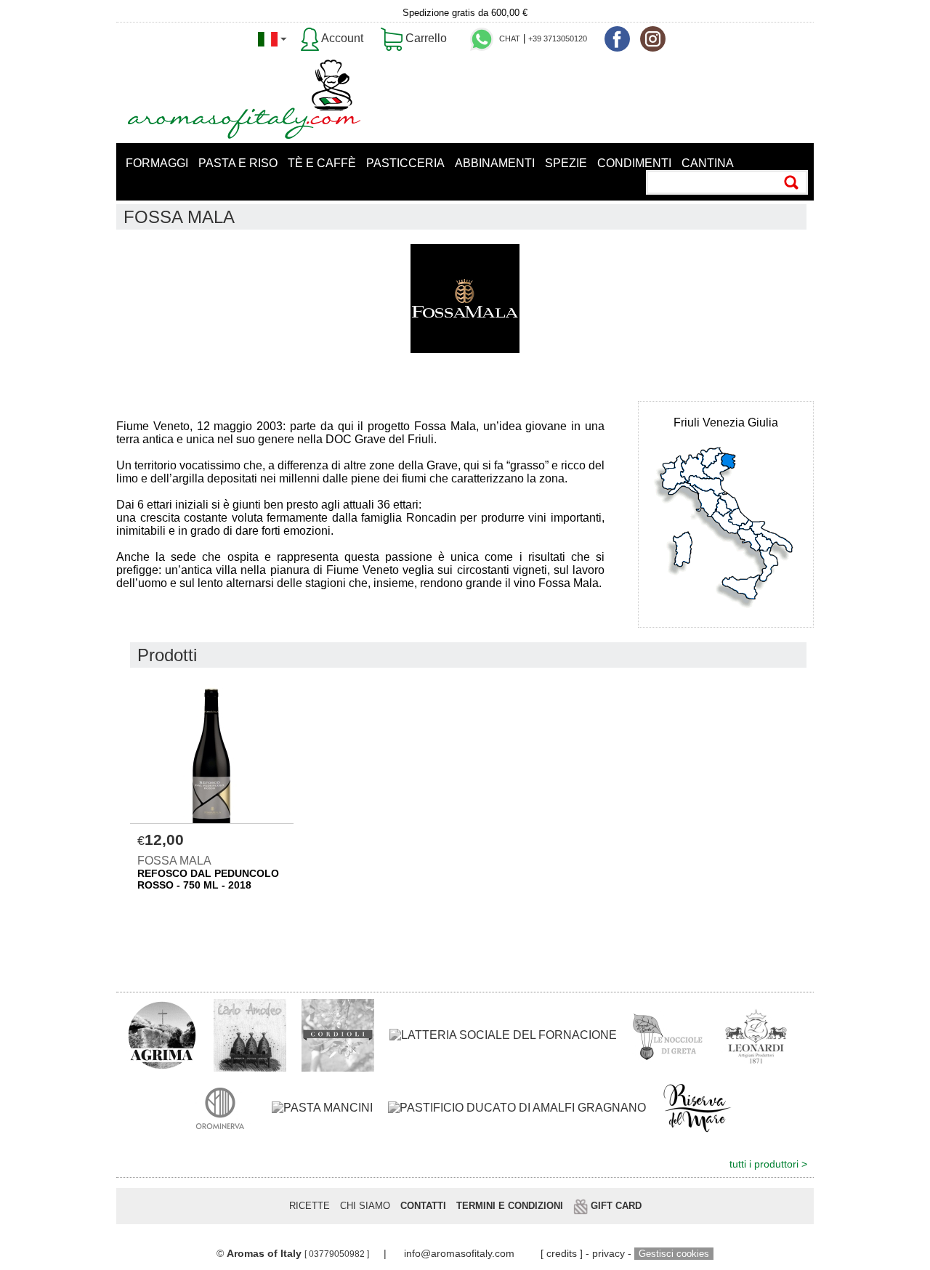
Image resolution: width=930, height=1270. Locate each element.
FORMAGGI (157, 163)
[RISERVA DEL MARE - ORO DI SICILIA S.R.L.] (697, 1107)
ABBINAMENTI (495, 163)
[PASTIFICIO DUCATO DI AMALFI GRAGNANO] (517, 1107)
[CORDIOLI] (338, 1034)
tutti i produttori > (768, 1164)
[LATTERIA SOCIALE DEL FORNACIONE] (503, 1035)
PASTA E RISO (238, 163)
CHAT (509, 38)
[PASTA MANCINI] (322, 1107)
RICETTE (309, 1205)
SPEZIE (566, 163)
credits (561, 1253)
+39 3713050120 (557, 38)
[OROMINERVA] (220, 1107)
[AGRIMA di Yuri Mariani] (162, 1034)
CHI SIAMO (365, 1205)
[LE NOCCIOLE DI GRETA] (668, 1034)
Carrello (425, 38)
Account (341, 38)
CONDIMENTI (634, 163)
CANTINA (708, 163)
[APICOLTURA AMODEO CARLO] (250, 1034)
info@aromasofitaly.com (459, 1253)
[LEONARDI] (756, 1034)
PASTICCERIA (405, 163)
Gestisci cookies (674, 1253)
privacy (608, 1253)
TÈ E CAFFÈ (322, 163)
